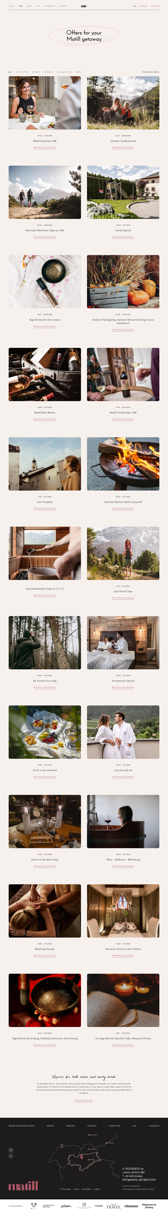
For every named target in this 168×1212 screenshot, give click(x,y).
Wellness (48, 72)
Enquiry (143, 6)
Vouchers (92, 1126)
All (10, 72)
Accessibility (86, 1189)
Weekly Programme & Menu (22, 1126)
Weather (70, 1126)
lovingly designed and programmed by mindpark (138, 1189)
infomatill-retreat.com (139, 1179)
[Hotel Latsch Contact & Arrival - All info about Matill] (84, 1156)
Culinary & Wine (64, 72)
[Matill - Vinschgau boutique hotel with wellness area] (84, 6)
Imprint (76, 1189)
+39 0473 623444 (133, 1176)
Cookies (97, 1189)
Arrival (50, 1126)
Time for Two (22, 72)
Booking (155, 6)
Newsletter (114, 1126)
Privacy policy (66, 1189)
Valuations (154, 1126)
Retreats (36, 72)
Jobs (134, 1126)
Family (79, 72)
